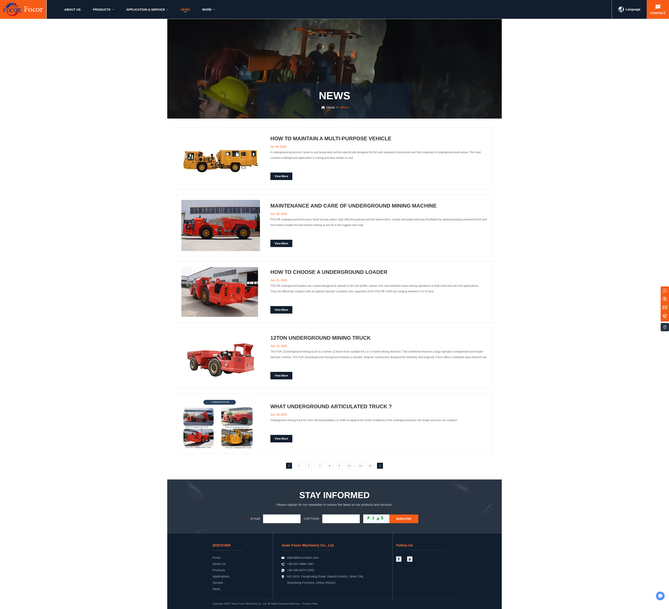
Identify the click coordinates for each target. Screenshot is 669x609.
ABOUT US (72, 9)
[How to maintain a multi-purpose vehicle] (220, 158)
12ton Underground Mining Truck (320, 338)
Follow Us (404, 545)
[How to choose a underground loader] (220, 292)
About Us (219, 564)
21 (360, 465)
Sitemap (294, 603)
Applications (221, 576)
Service (218, 582)
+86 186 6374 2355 (300, 570)
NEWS (185, 9)
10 (349, 465)
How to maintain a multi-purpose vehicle (330, 138)
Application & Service (145, 9)
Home (330, 107)
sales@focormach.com (303, 557)
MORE (207, 9)
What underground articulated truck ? (331, 406)
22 (370, 465)
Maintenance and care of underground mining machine (353, 206)
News (216, 589)
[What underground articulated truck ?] (220, 423)
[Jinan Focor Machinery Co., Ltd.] (23, 9)
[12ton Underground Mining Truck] (220, 358)
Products (219, 570)
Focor (217, 557)
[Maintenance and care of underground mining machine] (220, 225)
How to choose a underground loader (328, 272)
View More (281, 176)
